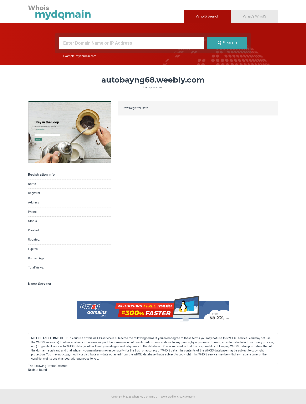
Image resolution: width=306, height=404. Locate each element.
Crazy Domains (186, 396)
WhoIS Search (207, 16)
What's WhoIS (254, 16)
